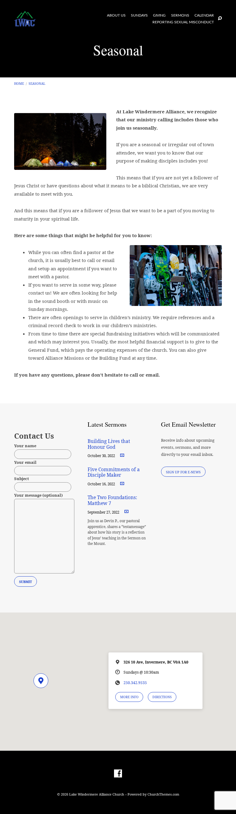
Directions (162, 697)
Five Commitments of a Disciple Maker (114, 472)
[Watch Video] (122, 455)
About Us (116, 15)
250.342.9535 (135, 682)
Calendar (204, 15)
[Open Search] (220, 19)
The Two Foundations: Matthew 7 (112, 500)
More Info (129, 697)
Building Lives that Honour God (109, 444)
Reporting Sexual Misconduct (183, 22)
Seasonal (37, 83)
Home (19, 83)
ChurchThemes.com (163, 794)
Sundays (139, 15)
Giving (159, 15)
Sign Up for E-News (183, 472)
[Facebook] (118, 774)
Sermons (180, 15)
